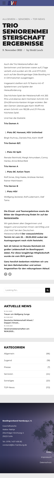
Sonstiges (9, 380)
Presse (7, 367)
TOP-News (39, 19)
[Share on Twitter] (10, 274)
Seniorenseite (11, 218)
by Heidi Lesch (34, 50)
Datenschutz (45, 462)
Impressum (46, 457)
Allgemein (9, 19)
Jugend (8, 360)
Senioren (24, 19)
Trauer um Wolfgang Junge (17, 314)
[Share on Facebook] (5, 274)
